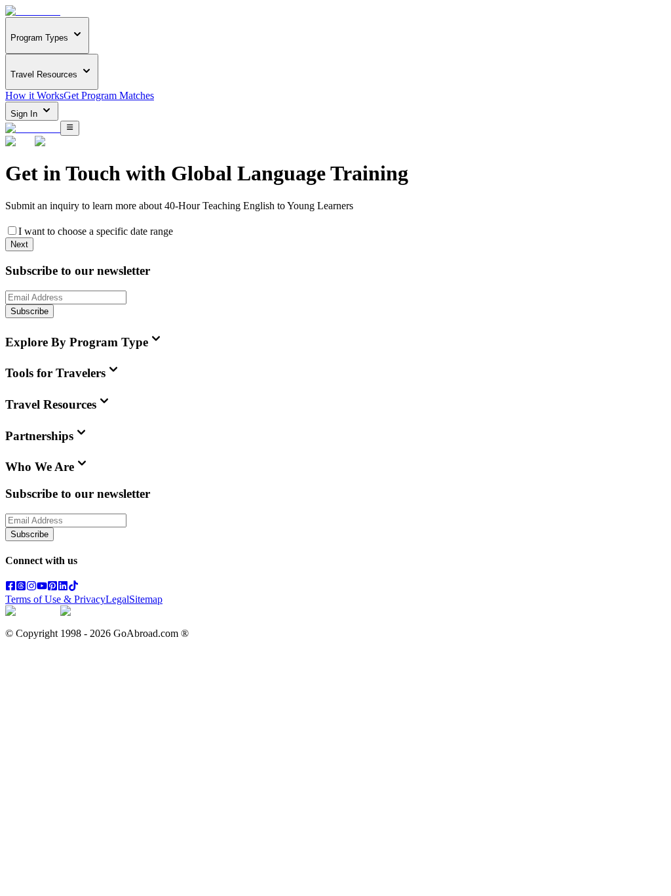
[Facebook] (10, 587)
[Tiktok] (73, 587)
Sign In (25, 114)
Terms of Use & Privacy (55, 599)
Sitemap (146, 599)
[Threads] (21, 587)
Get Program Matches (109, 95)
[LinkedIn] (63, 587)
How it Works (34, 95)
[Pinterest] (52, 587)
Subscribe (29, 311)
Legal (117, 599)
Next (19, 244)
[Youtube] (42, 587)
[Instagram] (31, 587)
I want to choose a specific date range (95, 231)
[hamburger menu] (69, 128)
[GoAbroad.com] (32, 10)
